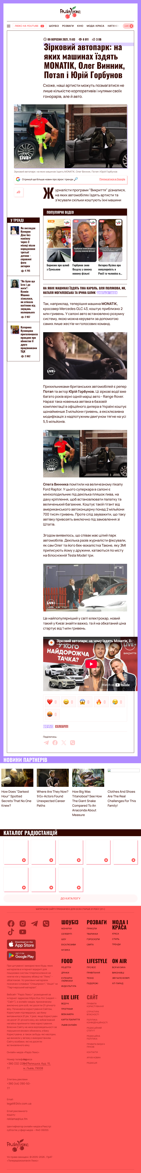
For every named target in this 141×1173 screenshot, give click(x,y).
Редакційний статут (94, 1029)
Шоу (63, 939)
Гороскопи (93, 939)
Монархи (66, 928)
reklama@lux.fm (17, 1119)
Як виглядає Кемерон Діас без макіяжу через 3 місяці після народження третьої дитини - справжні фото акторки (28, 247)
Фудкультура (68, 986)
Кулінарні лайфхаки (67, 979)
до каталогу (70, 898)
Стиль (115, 939)
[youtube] (23, 932)
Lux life (70, 997)
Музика (65, 950)
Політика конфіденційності (97, 1021)
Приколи (92, 928)
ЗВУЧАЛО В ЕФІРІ (120, 978)
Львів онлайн (69, 1025)
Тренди (116, 944)
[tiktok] (11, 932)
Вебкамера (67, 1014)
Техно (90, 978)
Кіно (80, 26)
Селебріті (61, 726)
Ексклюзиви (68, 944)
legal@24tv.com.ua (19, 1103)
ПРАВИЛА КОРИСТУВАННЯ (95, 1005)
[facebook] (55, 743)
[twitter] (64, 743)
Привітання (93, 972)
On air (119, 960)
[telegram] (46, 743)
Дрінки (65, 972)
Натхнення (115, 26)
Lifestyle (97, 960)
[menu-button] (8, 26)
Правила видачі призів (96, 1045)
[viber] (72, 743)
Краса (115, 933)
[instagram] (23, 923)
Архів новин (94, 1057)
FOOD (67, 960)
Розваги (68, 26)
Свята (90, 944)
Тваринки (92, 934)
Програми (67, 1009)
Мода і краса (95, 26)
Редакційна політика (93, 1037)
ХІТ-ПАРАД (117, 983)
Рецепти (66, 967)
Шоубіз (54, 26)
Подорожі (92, 983)
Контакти (92, 1052)
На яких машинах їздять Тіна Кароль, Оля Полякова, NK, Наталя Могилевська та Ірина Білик (84, 290)
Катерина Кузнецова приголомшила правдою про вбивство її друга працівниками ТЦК (29, 339)
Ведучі (65, 1003)
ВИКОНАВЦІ (118, 972)
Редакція (92, 1063)
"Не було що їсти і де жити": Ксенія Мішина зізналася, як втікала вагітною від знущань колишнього (28, 296)
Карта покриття (70, 1019)
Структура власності (93, 1013)
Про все (91, 967)
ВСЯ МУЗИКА (119, 967)
